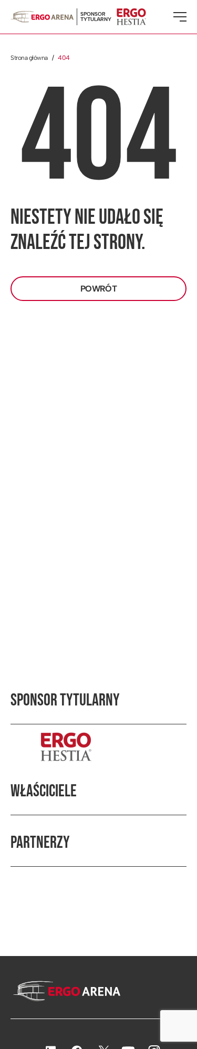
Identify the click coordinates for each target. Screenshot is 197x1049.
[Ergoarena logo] (42, 17)
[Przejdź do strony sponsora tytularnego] (98, 746)
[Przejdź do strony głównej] (65, 992)
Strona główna (29, 57)
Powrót (98, 289)
